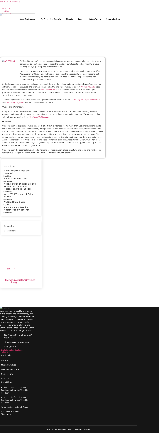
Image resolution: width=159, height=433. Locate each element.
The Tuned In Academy (10, 1)
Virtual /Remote (95, 19)
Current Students (113, 19)
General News (10, 231)
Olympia (69, 19)
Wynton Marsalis (88, 87)
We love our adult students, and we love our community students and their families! (19, 186)
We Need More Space (14, 202)
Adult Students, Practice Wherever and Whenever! (16, 208)
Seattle (80, 19)
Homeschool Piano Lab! (15, 178)
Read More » (7, 176)
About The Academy (28, 19)
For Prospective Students (51, 19)
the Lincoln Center (49, 89)
